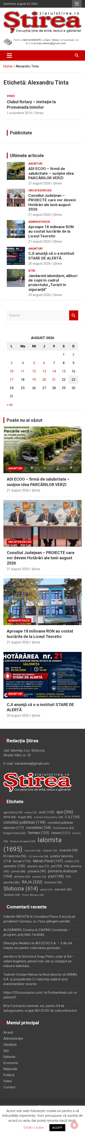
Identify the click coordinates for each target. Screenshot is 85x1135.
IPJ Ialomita (15, 856)
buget (25, 817)
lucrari (22, 861)
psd (56, 876)
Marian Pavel (48, 861)
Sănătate (10, 1045)
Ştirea (57, 183)
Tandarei (11, 895)
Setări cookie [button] (33, 1128)
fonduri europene (22, 841)
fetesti (60, 833)
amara (31, 812)
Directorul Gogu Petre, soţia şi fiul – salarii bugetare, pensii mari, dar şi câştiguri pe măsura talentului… (38, 961)
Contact (9, 1087)
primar (18, 871)
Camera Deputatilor (48, 817)
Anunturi (35, 163)
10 (11, 371)
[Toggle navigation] (9, 55)
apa (64, 811)
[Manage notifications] (74, 1125)
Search (73, 315)
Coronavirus (63, 828)
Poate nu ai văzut (24, 420)
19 (34, 380)
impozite (32, 850)
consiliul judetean (24, 822)
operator (14, 866)
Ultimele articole (27, 155)
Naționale (10, 1069)
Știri (31, 270)
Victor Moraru (33, 895)
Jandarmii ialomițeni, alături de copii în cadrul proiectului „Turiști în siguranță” (52, 282)
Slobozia (20, 888)
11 (22, 371)
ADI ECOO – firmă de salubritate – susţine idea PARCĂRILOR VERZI (51, 173)
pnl (56, 866)
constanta (38, 827)
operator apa (38, 866)
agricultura (13, 812)
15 (64, 371)
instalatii (50, 850)
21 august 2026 (39, 183)
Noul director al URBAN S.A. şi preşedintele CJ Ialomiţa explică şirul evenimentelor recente (40, 979)
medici (72, 861)
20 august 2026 (39, 263)
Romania (53, 882)
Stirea (39, 113)
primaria (37, 871)
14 (54, 371)
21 (54, 380)
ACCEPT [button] (57, 1127)
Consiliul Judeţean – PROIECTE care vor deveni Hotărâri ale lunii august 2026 (52, 202)
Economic (10, 1063)
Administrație (39, 221)
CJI (72, 817)
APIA (9, 817)
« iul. (10, 405)
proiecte (39, 876)
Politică (8, 1075)
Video (11, 96)
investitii (68, 850)
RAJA (32, 882)
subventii (63, 889)
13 (44, 371)
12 (34, 371)
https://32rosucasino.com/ (23, 993)
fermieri (38, 833)
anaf (46, 812)
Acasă (8, 1032)
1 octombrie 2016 (19, 113)
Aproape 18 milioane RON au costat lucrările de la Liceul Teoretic (51, 231)
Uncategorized (39, 190)
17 (11, 380)
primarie (22, 876)
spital (46, 889)
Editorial (9, 1057)
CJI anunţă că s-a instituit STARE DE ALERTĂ (51, 255)
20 (44, 380)
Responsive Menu (77, 4)
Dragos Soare (14, 833)
